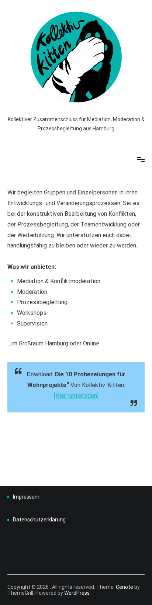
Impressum (26, 497)
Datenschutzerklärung (39, 520)
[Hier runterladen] (76, 395)
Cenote (124, 587)
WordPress (77, 593)
